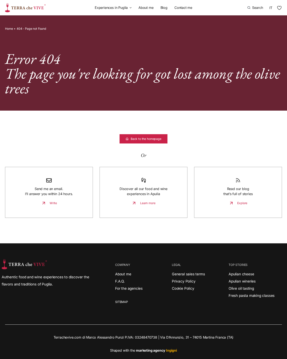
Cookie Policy (183, 288)
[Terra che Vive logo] (25, 5)
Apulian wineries (242, 281)
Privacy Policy (183, 281)
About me (123, 274)
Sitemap (121, 302)
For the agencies (129, 288)
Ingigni (171, 350)
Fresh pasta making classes (252, 295)
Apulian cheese (241, 274)
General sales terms (188, 274)
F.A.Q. (120, 281)
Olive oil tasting (241, 288)
